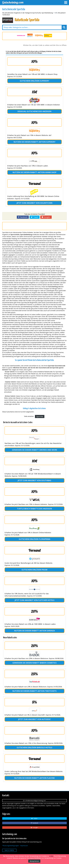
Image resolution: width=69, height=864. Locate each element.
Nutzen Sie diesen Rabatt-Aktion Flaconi (34, 778)
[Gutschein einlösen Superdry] (34, 70)
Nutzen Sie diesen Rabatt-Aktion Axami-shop (34, 172)
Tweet (35, 217)
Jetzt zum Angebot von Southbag (34, 480)
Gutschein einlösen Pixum (34, 569)
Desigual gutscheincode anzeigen (34, 111)
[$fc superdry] (30, 35)
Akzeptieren (34, 861)
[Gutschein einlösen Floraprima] (34, 528)
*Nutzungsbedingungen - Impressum (15, 846)
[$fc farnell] (21, 35)
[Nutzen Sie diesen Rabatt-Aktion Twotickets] (34, 682)
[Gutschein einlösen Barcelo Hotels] (34, 739)
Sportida (39, 416)
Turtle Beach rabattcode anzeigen (34, 508)
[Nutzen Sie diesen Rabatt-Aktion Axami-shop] (34, 161)
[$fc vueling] (39, 35)
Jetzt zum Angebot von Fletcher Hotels (34, 600)
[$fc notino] (48, 35)
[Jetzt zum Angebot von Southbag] (34, 469)
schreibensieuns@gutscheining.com (35, 800)
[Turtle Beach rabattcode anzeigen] (34, 500)
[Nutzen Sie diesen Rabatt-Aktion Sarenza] (34, 620)
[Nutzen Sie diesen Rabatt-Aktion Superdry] (34, 131)
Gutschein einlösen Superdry (34, 81)
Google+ (46, 217)
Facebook (23, 217)
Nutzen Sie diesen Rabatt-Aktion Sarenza (34, 630)
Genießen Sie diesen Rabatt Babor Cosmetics (34, 663)
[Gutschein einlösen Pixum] (34, 559)
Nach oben (9, 850)
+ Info (55, 13)
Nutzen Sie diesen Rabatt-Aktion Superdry (34, 142)
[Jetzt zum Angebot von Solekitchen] (34, 192)
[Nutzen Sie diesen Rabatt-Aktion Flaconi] (34, 767)
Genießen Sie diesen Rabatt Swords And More (34, 450)
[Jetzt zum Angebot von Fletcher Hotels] (34, 589)
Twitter (35, 818)
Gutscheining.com (12, 2)
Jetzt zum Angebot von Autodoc (34, 719)
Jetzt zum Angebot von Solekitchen (34, 203)
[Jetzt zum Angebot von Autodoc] (34, 710)
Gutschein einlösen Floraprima (34, 539)
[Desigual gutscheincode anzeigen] (34, 100)
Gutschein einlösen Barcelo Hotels (34, 747)
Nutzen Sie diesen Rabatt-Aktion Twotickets (34, 691)
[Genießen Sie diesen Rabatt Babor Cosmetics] (34, 654)
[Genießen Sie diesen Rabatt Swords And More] (34, 439)
